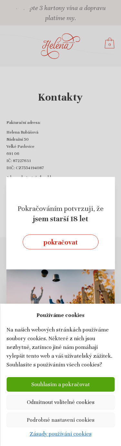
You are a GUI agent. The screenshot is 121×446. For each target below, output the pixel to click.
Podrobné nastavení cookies (61, 420)
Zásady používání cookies (61, 433)
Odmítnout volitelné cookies (61, 402)
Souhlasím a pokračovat (60, 384)
